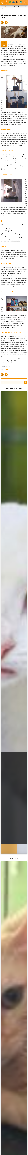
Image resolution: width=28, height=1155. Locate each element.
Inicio (6, 7)
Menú (25, 2)
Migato (6, 369)
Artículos (11, 7)
